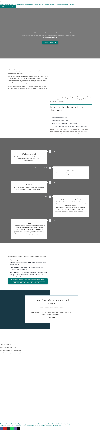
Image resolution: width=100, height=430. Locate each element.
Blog (58, 4)
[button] (53, 265)
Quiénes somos (47, 4)
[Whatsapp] (12, 428)
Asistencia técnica (29, 4)
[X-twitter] (18, 428)
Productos (2, 4)
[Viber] (15, 428)
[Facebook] (1, 428)
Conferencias (53, 4)
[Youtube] (5, 428)
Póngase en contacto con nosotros (66, 4)
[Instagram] (8, 428)
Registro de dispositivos (20, 4)
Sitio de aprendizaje (37, 4)
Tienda (42, 4)
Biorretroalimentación (9, 4)
